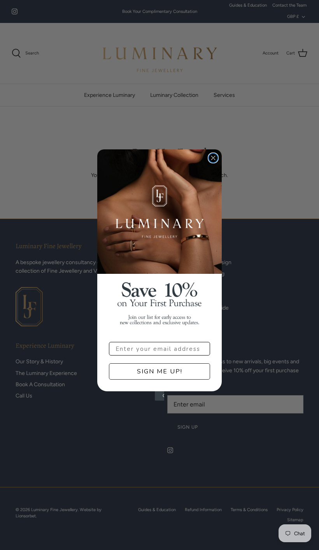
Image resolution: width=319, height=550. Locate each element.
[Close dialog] (213, 158)
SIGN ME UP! (159, 371)
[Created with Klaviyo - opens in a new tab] (159, 396)
